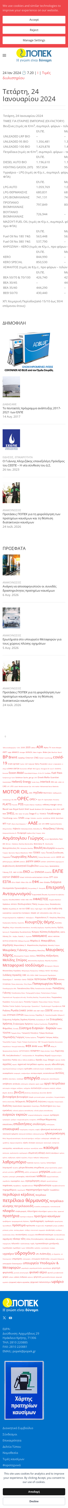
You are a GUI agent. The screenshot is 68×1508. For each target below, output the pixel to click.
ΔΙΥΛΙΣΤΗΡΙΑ (51, 862)
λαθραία (36, 1157)
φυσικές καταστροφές (21, 1273)
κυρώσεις (24, 1157)
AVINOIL (29, 752)
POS (21, 804)
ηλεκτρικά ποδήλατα (25, 1134)
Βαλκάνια (15, 844)
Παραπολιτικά (7, 997)
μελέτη (27, 1172)
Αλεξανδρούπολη (26, 829)
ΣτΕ (47, 1019)
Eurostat (5, 773)
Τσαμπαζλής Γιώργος (9, 1042)
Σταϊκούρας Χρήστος (23, 1023)
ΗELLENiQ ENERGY (14, 900)
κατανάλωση (18, 1148)
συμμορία (42, 1230)
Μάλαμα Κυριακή (23, 941)
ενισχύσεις (32, 1120)
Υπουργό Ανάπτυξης (18, 1046)
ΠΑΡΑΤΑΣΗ (17, 979)
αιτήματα (20, 1069)
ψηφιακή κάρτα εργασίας (19, 1282)
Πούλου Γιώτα (8, 1006)
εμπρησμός (6, 1120)
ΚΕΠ (38, 913)
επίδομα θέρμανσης (46, 1119)
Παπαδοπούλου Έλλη (25, 988)
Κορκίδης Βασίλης (51, 927)
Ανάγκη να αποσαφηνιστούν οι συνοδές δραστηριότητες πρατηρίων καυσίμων (29, 588)
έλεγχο (45, 1060)
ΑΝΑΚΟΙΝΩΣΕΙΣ (12, 510)
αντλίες (59, 1073)
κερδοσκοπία (14, 1153)
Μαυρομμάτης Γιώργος (21, 956)
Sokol (20, 814)
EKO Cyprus (36, 769)
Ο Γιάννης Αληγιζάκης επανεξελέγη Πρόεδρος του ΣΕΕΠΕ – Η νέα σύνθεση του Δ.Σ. (34, 463)
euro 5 (52, 769)
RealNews (38, 805)
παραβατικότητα (42, 1185)
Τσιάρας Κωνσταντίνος (29, 1042)
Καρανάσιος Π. (42, 917)
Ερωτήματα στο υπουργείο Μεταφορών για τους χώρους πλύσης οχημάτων (32, 641)
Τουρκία (41, 1037)
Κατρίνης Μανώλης (57, 917)
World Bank (59, 818)
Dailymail (31, 764)
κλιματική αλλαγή (36, 1152)
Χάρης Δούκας (45, 1051)
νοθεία (41, 1176)
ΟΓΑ (28, 975)
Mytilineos (47, 793)
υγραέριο (8, 1253)
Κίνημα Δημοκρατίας (9, 917)
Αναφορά (21, 833)
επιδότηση (39, 1124)
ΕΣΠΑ (7, 881)
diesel (50, 764)
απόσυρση (24, 1084)
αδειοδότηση (58, 1064)
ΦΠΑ (47, 1046)
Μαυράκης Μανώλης (36, 950)
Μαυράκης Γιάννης (15, 950)
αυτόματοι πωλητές (48, 1088)
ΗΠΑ (30, 900)
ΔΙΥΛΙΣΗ (43, 862)
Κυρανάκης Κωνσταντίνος (20, 932)
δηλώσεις (42, 1101)
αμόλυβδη (28, 1069)
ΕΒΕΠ (15, 872)
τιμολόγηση (7, 1248)
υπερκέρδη (17, 1259)
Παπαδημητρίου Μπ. (9, 988)
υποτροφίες (27, 1259)
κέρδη (25, 1143)
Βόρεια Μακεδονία (22, 853)
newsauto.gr (7, 800)
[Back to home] (34, 55)
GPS (35, 777)
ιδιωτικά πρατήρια (27, 1138)
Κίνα (58, 913)
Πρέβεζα (18, 1006)
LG (63, 782)
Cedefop (21, 758)
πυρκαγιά (48, 1225)
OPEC (23, 798)
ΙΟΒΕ (27, 908)
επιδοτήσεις (22, 1123)
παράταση (7, 1185)
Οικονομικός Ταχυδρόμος (47, 975)
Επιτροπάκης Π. (33, 888)
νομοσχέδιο (15, 1181)
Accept (34, 20)
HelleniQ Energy (21, 781)
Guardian (54, 777)
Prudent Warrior (29, 805)
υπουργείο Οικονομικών (12, 1263)
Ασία (43, 833)
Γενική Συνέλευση (54, 852)
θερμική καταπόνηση (14, 1138)
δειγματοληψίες (59, 1097)
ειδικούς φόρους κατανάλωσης (23, 1110)
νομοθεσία (6, 1181)
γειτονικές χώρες (39, 1097)
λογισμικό (7, 1167)
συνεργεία (31, 1235)
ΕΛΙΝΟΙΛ (39, 872)
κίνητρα (32, 1143)
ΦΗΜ (34, 1046)
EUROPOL (58, 769)
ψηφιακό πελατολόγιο (40, 1282)
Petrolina (56, 800)
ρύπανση (6, 1230)
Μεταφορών (49, 966)
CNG (36, 757)
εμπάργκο (54, 1115)
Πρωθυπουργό (46, 1006)
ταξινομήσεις (49, 1239)
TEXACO (43, 814)
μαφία (60, 1168)
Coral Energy (48, 758)
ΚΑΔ (60, 908)
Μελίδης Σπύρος (15, 960)
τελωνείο (15, 1243)
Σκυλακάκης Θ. (41, 1020)
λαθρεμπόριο (14, 1161)
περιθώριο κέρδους (19, 1194)
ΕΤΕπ (26, 882)
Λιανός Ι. (21, 936)
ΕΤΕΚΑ (23, 882)
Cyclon (22, 764)
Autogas (22, 752)
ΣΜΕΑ (4, 1015)
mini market (36, 786)
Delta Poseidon (41, 764)
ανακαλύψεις (58, 1069)
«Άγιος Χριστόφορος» (18, 824)
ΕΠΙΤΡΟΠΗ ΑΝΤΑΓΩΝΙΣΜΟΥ (34, 877)
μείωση (5, 1172)
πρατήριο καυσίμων (47, 1216)
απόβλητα (7, 1084)
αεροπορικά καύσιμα (10, 1069)
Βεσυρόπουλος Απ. (11, 848)
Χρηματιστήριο (56, 1055)
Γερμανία (6, 857)
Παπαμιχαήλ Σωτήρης (33, 993)
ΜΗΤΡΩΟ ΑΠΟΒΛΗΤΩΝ (10, 941)
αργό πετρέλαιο (54, 1083)
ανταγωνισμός (36, 1073)
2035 (28, 747)
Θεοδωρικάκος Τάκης (27, 904)
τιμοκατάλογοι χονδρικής (47, 1243)
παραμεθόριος (10, 1189)
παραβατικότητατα (58, 1186)
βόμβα (31, 1097)
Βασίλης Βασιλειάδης (26, 844)
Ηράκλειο (6, 904)
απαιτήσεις (12, 1079)
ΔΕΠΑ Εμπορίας (8, 862)
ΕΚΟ (26, 871)
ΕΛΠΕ (57, 871)
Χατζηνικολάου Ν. (28, 1055)
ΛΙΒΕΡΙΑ (62, 932)
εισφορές (46, 1115)
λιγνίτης (43, 1163)
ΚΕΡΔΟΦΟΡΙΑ (44, 913)
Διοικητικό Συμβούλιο (27, 865)
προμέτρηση (58, 1221)
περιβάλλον (54, 1190)
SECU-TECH (56, 809)
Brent (13, 757)
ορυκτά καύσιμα (52, 1181)
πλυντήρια (32, 1211)
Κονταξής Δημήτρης (37, 927)
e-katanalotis (57, 764)
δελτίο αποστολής (9, 1102)
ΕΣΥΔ (13, 882)
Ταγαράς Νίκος (16, 1033)
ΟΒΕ (24, 975)
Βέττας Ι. (9, 844)
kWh (56, 782)
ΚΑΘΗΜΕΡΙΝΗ (7, 913)
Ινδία (45, 909)
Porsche (14, 805)
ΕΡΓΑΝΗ (46, 877)
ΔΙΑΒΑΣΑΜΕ (10, 404)
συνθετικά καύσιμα (44, 1234)
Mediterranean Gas (25, 786)
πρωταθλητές (7, 1226)
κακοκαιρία (39, 1143)
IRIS (52, 782)
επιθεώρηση (50, 1124)
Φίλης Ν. (53, 1046)
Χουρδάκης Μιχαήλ (43, 1055)
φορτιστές (8, 1272)
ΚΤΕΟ (54, 913)
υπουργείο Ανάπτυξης (40, 1259)
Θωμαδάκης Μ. (13, 909)
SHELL (11, 813)
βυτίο (49, 1093)
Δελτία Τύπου (12, 1447)
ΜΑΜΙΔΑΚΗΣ (39, 936)
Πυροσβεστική (56, 1006)
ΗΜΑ (27, 900)
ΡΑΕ (63, 1006)
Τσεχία (19, 1042)
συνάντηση (50, 1230)
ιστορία (53, 1138)
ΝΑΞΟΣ (47, 971)
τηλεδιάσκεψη (25, 1244)
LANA (60, 782)
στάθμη (27, 1230)
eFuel (30, 768)
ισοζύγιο (37, 1138)
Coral (41, 758)
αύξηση (58, 1088)
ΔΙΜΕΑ (37, 861)
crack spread (13, 764)
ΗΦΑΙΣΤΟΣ (40, 899)
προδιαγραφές (37, 1221)
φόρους (30, 1277)
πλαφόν (9, 1210)
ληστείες (37, 1163)
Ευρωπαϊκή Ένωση (39, 894)
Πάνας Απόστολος (17, 984)
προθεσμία (49, 1221)
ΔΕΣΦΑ (16, 861)
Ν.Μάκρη (42, 971)
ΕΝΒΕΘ (15, 877)
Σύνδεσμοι (10, 1434)
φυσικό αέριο (38, 1272)
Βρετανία (12, 853)
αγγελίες (7, 1064)
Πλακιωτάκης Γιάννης (46, 1002)
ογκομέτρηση (32, 1180)
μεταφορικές (34, 1172)
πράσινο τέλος (52, 1211)
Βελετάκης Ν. (39, 844)
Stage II (32, 813)
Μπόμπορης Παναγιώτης (30, 971)
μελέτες (19, 1171)
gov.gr (31, 777)
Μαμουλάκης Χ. (20, 945)
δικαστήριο (36, 1106)
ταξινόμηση (60, 1239)
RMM (10, 809)
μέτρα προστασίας (51, 1168)
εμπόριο (13, 1120)
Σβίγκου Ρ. (61, 1015)
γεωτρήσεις (50, 1097)
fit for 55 (41, 773)
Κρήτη (60, 927)
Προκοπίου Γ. (36, 1006)
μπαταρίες (20, 1176)
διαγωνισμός (59, 1102)
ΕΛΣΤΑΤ (6, 877)
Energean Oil (45, 769)
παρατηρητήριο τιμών (37, 1189)
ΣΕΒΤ (38, 1011)
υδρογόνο (25, 1253)
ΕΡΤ (51, 877)
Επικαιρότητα (12, 1440)
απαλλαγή (20, 1079)
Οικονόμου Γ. (8, 979)
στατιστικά (34, 1230)
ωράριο (57, 1281)
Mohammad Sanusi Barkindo (49, 786)
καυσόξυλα (34, 1148)
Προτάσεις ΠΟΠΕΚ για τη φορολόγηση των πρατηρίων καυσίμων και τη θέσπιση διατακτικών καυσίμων (31, 518)
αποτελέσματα (54, 1079)
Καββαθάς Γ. (21, 917)
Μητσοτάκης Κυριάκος (12, 971)
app (9, 752)
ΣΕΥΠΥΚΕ (56, 1011)
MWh (30, 793)
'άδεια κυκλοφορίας (9, 748)
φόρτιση (37, 1277)
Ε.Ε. (11, 872)
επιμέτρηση (24, 1129)
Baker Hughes (37, 752)
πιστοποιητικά (55, 1206)
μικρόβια (54, 1172)
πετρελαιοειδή (23, 1206)
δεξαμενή (31, 1101)
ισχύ (58, 1138)
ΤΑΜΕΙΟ (59, 1028)
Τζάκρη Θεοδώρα (46, 1033)
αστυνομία (6, 1088)
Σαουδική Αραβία (51, 1015)
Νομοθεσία (10, 1453)
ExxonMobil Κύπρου (30, 773)
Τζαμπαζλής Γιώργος (13, 1037)
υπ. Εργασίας (56, 1254)
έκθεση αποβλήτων (28, 1060)
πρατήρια (11, 1215)
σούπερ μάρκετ (19, 1230)
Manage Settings (34, 40)
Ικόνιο (33, 909)
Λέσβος (15, 936)
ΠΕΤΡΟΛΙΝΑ (40, 979)
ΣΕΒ (34, 1011)
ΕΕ (18, 872)
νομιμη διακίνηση (52, 1176)
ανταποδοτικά (49, 1073)
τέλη (23, 1238)
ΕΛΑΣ (32, 872)
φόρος (11, 1277)
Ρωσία (14, 1010)
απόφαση (32, 1084)
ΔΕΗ (63, 857)
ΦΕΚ (28, 1046)
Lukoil (16, 786)
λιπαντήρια (51, 1163)
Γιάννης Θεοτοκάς (44, 857)
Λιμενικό (29, 936)
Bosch (60, 752)
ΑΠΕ (43, 824)
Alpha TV (47, 747)
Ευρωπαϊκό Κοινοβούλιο (56, 895)
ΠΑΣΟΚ (30, 979)
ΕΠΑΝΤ (22, 877)
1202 (18, 748)
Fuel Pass (56, 772)
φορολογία (25, 1268)
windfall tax (46, 818)
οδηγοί (43, 1181)
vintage (27, 818)
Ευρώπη (5, 900)
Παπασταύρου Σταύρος (49, 993)
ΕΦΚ (35, 881)
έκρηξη (39, 1060)
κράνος (62, 1153)
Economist (23, 769)
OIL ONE (14, 800)
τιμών (23, 1248)
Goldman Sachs (21, 777)
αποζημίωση (44, 1079)
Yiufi (9, 824)
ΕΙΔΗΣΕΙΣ (8, 457)
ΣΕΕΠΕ (49, 1010)
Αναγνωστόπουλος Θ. (10, 833)
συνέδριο (58, 1230)
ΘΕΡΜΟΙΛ (14, 904)
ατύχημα (13, 1088)
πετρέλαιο (40, 1194)
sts (38, 814)
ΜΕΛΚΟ (50, 936)
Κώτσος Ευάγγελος (49, 931)
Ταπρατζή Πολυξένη (30, 1033)
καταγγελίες (7, 1148)
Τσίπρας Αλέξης (52, 1037)
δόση (54, 1106)
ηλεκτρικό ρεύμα (38, 1134)
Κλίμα (12, 927)
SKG (16, 814)
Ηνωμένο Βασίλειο (55, 900)
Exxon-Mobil (16, 772)
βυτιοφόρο (22, 1096)
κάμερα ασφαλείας (16, 1143)
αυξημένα (27, 1088)
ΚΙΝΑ (50, 913)
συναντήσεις (21, 1234)
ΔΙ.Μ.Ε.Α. (22, 862)
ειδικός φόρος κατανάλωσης (43, 1110)
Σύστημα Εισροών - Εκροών (37, 1028)
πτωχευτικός (40, 1226)
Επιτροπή (42, 888)
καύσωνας (6, 1153)
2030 (23, 747)
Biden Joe (47, 752)
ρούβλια (61, 1226)
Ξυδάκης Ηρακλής (12, 974)
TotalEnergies (54, 813)
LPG (11, 786)
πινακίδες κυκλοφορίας (42, 1206)
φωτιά (50, 1272)
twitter (15, 818)
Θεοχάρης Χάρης (43, 904)
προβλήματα (7, 1221)
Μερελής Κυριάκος (51, 961)
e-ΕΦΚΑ (10, 768)
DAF (26, 764)
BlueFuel (54, 752)
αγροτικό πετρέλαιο (27, 1064)
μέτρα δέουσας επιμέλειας (31, 1167)
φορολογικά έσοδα (35, 1268)
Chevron (29, 758)
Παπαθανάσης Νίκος (18, 993)
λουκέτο (15, 1168)
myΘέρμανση (57, 793)
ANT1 (5, 752)
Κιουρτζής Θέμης (39, 921)
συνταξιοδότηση (59, 1235)
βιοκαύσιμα (35, 1093)
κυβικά (18, 1157)
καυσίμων (27, 1148)
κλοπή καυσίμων (52, 1153)
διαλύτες (7, 1105)
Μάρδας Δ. (35, 940)
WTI (4, 823)
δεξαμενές (20, 1101)
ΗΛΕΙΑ (23, 900)
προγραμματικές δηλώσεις (20, 1221)
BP (5, 757)
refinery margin (50, 804)
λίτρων (30, 1157)
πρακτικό (61, 1211)
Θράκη (5, 909)
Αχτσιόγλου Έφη (56, 839)
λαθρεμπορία (44, 1157)
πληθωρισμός (21, 1211)
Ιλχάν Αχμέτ (39, 909)
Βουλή (38, 848)
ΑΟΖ (40, 824)
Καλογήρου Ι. (30, 917)
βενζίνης (28, 1093)
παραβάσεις (17, 1186)
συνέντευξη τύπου (9, 1235)
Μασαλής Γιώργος (54, 945)
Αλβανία (16, 828)
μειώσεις (11, 1172)
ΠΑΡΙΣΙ (24, 979)
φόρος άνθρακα (20, 1277)
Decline (34, 1501)
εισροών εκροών (15, 1114)
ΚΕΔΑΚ (33, 913)
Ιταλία (55, 908)
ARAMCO (15, 752)
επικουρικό (11, 1129)
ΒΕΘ (4, 844)
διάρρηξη (50, 1102)
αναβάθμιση (49, 1069)
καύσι (41, 1148)
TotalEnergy (8, 818)
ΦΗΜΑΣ (40, 1046)
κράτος (5, 1157)
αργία (37, 1084)
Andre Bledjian (56, 748)
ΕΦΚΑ (41, 882)
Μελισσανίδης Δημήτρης (36, 961)
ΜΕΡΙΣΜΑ (56, 936)
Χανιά (52, 1051)
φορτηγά (56, 1268)
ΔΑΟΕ (58, 857)
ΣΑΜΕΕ (22, 1010)
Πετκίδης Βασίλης (33, 997)
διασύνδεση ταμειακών (22, 1106)
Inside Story (35, 782)
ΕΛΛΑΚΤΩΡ (48, 872)
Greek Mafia (44, 777)
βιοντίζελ (43, 1093)
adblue (33, 748)
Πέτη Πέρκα (28, 984)
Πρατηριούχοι (26, 1006)
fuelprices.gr (7, 777)
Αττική (46, 839)
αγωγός (48, 1064)
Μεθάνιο (33, 956)
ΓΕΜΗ (30, 853)
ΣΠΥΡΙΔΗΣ (11, 1015)
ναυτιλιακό (30, 1176)
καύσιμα (50, 1147)
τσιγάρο (52, 1248)
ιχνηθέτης (6, 1143)
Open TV (40, 800)
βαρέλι (5, 1093)
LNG (4, 786)
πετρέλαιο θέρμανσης (26, 1200)
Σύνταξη (15, 1028)
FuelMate (48, 773)
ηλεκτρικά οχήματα (10, 1134)
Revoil (5, 809)
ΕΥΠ (30, 882)
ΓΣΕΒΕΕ (36, 852)
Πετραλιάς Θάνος (45, 997)
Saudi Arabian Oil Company (41, 809)
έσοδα (63, 1060)
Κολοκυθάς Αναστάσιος (22, 927)
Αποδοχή (34, 1491)
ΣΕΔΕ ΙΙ (42, 1011)
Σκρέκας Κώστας (27, 1019)
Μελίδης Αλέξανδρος (47, 955)
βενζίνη (19, 1092)
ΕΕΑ (20, 872)
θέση (4, 1138)
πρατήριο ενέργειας (26, 1217)
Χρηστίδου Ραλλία (10, 1060)
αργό (41, 1084)
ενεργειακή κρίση (23, 1120)
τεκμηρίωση (7, 1244)
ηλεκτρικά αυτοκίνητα (51, 1129)
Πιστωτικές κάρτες (17, 1002)
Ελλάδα (47, 882)
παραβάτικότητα (27, 1186)
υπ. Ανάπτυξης (43, 1253)
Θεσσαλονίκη (55, 904)
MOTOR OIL (15, 792)
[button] (4, 55)
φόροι (6, 1277)
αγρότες (40, 1064)
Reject (34, 30)
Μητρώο (56, 966)
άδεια (20, 1060)
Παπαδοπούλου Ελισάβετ (43, 988)
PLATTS (7, 804)
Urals (21, 817)
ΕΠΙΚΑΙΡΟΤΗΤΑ (24, 457)
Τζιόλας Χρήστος (30, 1037)
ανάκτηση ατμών (38, 1069)
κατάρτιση (55, 1143)
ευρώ (37, 1129)
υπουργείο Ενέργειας (57, 1259)
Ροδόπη (6, 1010)
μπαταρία (12, 1176)
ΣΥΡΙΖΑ (20, 1014)
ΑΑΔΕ (33, 823)
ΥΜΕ (39, 1042)
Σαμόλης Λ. (40, 1015)
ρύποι (11, 1230)
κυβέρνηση (11, 1157)
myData (38, 792)
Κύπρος (35, 931)
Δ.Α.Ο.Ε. (53, 857)
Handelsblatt (7, 782)
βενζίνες (10, 1093)
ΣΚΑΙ (61, 1011)
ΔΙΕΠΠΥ (29, 861)
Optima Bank (48, 800)
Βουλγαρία (49, 848)
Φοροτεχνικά (12, 1465)
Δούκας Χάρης (44, 866)
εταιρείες (31, 1129)
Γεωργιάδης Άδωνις (24, 857)
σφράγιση (7, 1239)
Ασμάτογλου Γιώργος (23, 838)
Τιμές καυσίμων (13, 1459)
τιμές (32, 1243)
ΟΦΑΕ (36, 975)
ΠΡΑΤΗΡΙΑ (61, 979)
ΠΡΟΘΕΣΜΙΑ (7, 984)
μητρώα (44, 1171)
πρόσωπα (30, 1225)
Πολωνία (56, 1002)
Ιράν (49, 908)
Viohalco (33, 818)
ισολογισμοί (45, 1138)
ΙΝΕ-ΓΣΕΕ (22, 909)
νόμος (23, 1181)
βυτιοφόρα (9, 1097)
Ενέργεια (56, 882)
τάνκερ (16, 1238)
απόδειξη (16, 1084)
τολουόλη (30, 1248)
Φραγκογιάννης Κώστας (10, 1051)
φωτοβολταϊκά (58, 1273)
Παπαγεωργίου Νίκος (47, 984)
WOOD (53, 818)
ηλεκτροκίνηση (55, 1133)
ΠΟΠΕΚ (52, 979)
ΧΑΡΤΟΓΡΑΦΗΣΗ (24, 1051)
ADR (39, 747)
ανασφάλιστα (8, 1073)
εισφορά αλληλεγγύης (35, 1115)
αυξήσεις (20, 1088)
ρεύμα (55, 1226)
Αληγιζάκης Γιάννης (53, 828)
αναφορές (17, 1073)
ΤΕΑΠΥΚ (6, 1033)
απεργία (32, 1078)
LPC (8, 786)
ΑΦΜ (47, 824)
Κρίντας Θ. (6, 932)
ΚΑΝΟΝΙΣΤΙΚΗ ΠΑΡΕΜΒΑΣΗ (21, 913)
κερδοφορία (23, 1153)
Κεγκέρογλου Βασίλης (10, 923)
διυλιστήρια (46, 1105)
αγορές (14, 1064)
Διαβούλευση (9, 866)
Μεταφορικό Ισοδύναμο (23, 965)
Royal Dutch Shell (21, 809)
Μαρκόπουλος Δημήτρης (37, 945)
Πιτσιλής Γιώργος (31, 1002)
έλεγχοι (51, 1060)
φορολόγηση (47, 1268)
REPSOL (59, 805)
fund (13, 777)
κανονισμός (47, 1143)
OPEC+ (33, 799)
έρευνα (57, 1060)
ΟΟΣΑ (32, 975)
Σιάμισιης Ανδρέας (11, 1019)
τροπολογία (45, 1248)
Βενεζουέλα (49, 844)
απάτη (5, 1079)
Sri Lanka (25, 814)
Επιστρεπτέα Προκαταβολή (15, 888)
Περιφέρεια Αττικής (19, 997)
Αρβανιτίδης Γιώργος (34, 833)
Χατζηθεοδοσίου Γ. (14, 1055)
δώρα (58, 1106)
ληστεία (30, 1163)
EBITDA (16, 768)
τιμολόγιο (17, 1248)
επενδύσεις (8, 1124)
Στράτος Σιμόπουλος (41, 1024)
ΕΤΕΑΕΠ (18, 882)
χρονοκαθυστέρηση (48, 1277)
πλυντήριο (42, 1211)
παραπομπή (21, 1190)
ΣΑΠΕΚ (30, 1010)
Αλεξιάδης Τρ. (37, 829)
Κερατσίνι (21, 923)
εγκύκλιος (7, 1110)
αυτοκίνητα (36, 1088)
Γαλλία (43, 853)
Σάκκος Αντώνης (29, 1015)
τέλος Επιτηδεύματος (35, 1239)
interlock (45, 781)
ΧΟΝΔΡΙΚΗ (35, 1051)
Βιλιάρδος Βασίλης (27, 848)
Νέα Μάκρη (54, 971)
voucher (39, 818)
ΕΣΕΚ (56, 877)
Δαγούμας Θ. (59, 862)
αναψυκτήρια (25, 1073)
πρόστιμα (18, 1225)
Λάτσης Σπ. (7, 936)
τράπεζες (37, 1248)
